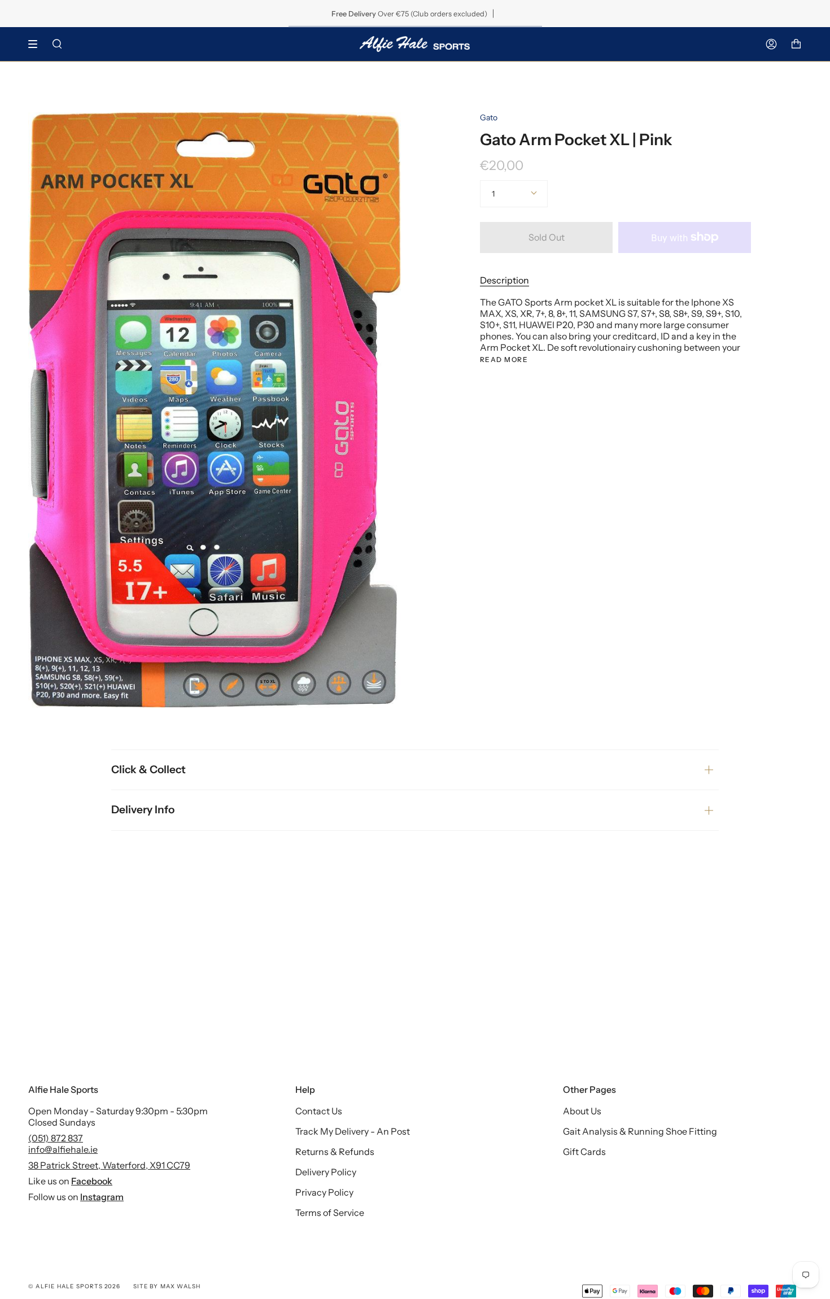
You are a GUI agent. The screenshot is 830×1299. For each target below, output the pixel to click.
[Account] (771, 44)
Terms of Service (329, 1212)
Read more (504, 359)
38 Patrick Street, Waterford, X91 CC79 (109, 1165)
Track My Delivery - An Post (352, 1131)
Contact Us (318, 1111)
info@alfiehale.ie (63, 1149)
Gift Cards (584, 1151)
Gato (488, 117)
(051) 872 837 (55, 1138)
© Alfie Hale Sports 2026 (74, 1286)
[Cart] (796, 44)
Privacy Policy (324, 1192)
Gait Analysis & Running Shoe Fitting (640, 1131)
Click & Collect (148, 769)
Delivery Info (142, 809)
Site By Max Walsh (166, 1286)
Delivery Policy (325, 1172)
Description (504, 280)
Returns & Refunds (334, 1151)
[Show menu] (36, 44)
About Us (582, 1111)
